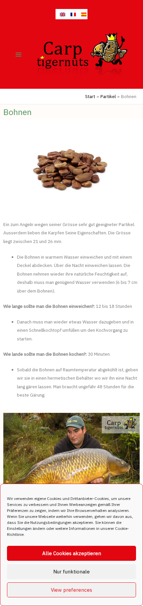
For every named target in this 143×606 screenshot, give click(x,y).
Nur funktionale (71, 571)
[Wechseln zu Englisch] (61, 14)
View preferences (71, 590)
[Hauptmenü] (18, 55)
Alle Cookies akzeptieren (71, 553)
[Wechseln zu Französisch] (71, 14)
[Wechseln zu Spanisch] (82, 14)
